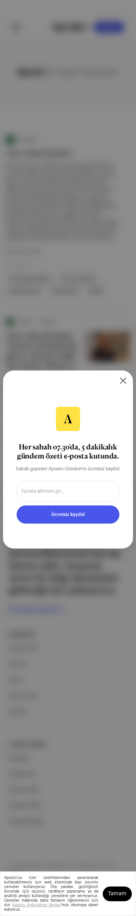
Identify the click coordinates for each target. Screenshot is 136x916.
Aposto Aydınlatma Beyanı (36, 905)
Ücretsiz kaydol (68, 514)
